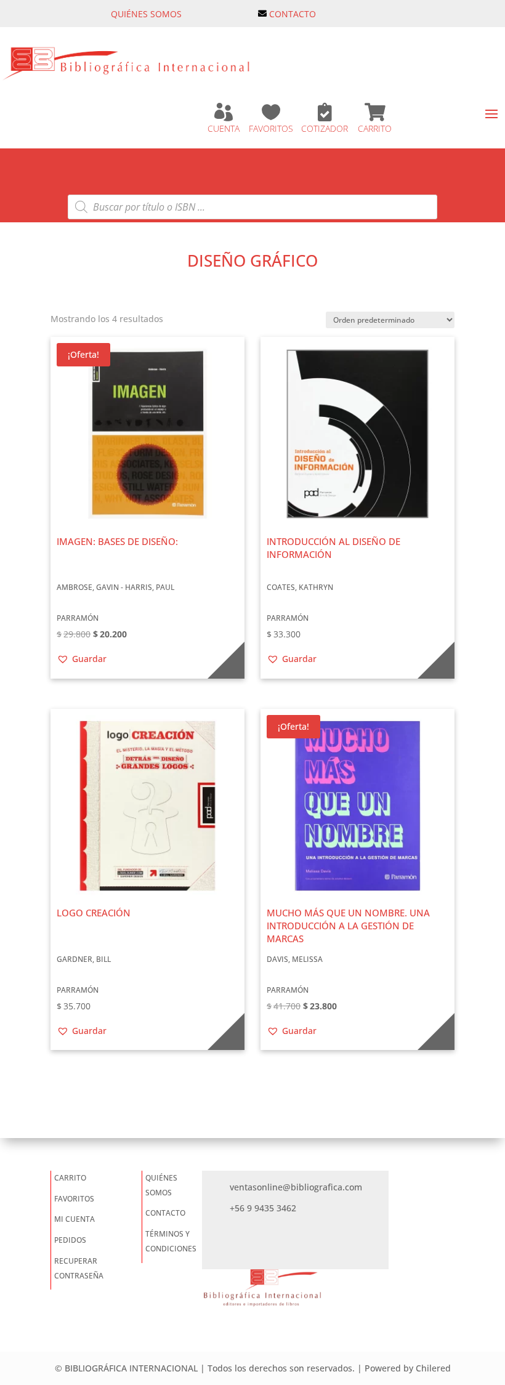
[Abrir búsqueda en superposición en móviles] (252, 207)
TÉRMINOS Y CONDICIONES (170, 1241)
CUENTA (224, 128)
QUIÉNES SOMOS (146, 14)
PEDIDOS (70, 1240)
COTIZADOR (324, 128)
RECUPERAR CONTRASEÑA (78, 1268)
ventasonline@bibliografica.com (296, 1187)
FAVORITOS (271, 128)
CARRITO (375, 128)
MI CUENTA (74, 1219)
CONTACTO (292, 14)
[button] (82, 659)
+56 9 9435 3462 (263, 1208)
